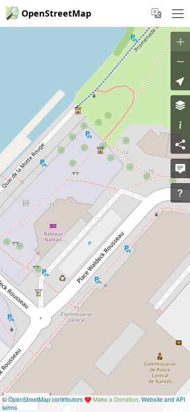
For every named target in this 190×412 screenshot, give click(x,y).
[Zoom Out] (180, 61)
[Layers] (180, 105)
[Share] (180, 144)
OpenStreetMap (56, 13)
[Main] (178, 13)
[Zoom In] (180, 41)
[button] (180, 80)
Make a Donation (115, 399)
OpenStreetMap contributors (45, 399)
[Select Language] (156, 13)
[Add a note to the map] (180, 168)
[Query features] (180, 193)
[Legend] (180, 124)
